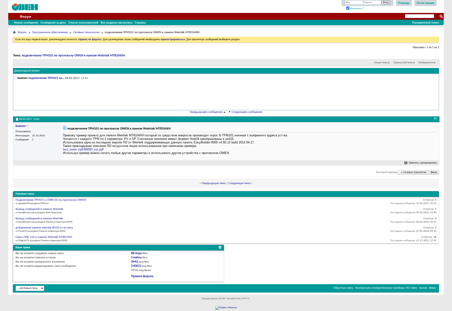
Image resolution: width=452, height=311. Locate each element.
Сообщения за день (53, 22)
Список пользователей (83, 22)
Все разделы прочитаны (116, 22)
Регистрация (425, 3)
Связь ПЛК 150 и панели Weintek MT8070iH (44, 237)
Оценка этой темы (403, 62)
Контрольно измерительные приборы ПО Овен (386, 287)
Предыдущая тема (214, 183)
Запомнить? (356, 8)
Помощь (404, 3)
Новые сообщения (26, 22)
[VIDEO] (136, 266)
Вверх (434, 172)
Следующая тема (239, 183)
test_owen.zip (72, 149)
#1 (435, 118)
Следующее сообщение (247, 112)
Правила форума (142, 276)
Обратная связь (343, 287)
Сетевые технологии (86, 32)
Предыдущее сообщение (206, 112)
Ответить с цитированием (423, 163)
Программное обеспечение (50, 32)
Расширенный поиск (425, 22)
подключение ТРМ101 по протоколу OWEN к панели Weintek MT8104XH (73, 55)
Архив (423, 287)
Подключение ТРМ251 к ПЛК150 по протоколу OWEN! (51, 199)
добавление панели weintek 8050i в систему (44, 227)
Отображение (425, 62)
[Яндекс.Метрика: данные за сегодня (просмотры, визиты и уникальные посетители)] (226, 308)
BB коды (136, 253)
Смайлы (136, 257)
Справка (140, 22)
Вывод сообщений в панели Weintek (39, 209)
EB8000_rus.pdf (93, 149)
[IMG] (134, 261)
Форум (25, 16)
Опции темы (380, 62)
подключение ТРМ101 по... (46, 78)
